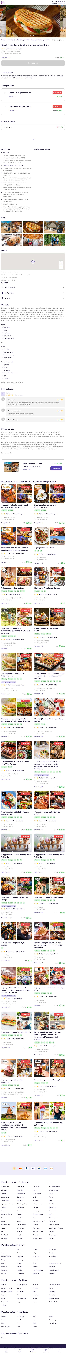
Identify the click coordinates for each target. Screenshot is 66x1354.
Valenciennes (53, 1323)
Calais (3, 1323)
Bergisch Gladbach (7, 1292)
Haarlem (20, 1232)
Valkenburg (52, 1207)
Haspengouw (21, 1260)
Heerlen (19, 1235)
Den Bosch (4, 1235)
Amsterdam (5, 1200)
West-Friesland (54, 1225)
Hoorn (35, 1190)
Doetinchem (21, 1194)
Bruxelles (4, 1267)
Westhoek (52, 1274)
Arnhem (3, 1207)
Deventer (20, 1190)
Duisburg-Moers (22, 1285)
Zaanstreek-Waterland (56, 1228)
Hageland (20, 1256)
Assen (3, 1211)
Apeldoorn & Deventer (8, 1204)
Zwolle (51, 1238)
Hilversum (36, 1187)
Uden (50, 1200)
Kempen (19, 1267)
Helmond (20, 1238)
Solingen (4, 1305)
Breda (3, 1221)
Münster (51, 1288)
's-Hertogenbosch (54, 1187)
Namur (35, 1267)
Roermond (36, 1228)
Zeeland (51, 1232)
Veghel (51, 1214)
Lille (18, 1327)
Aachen (3, 1285)
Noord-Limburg (38, 1214)
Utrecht (51, 1204)
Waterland (52, 1221)
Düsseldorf (20, 1292)
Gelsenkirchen (21, 1298)
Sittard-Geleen (53, 1190)
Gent (18, 1253)
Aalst (3, 1249)
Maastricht (36, 1200)
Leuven (35, 1249)
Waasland (52, 1267)
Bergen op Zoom (6, 1214)
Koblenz (35, 1285)
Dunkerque (20, 1316)
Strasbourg (52, 1320)
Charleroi (4, 1270)
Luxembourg (37, 1256)
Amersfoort (5, 1197)
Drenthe (19, 1200)
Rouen (51, 1316)
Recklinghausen (54, 1298)
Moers (35, 1298)
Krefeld (35, 1288)
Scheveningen (37, 1238)
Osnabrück (52, 1295)
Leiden (35, 1197)
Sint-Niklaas (52, 1256)
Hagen (19, 1302)
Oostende (36, 1274)
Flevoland (20, 1214)
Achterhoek (5, 1187)
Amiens (3, 1316)
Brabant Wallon (6, 1256)
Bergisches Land (6, 1288)
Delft (3, 1232)
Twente (51, 1197)
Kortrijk (19, 1270)
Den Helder (20, 1187)
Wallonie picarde (54, 1270)
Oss (34, 1218)
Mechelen (36, 1260)
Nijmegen (36, 1207)
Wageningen (53, 1218)
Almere (3, 1194)
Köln (34, 1292)
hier (6, 166)
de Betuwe (4, 1228)
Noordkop (36, 1211)
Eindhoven (20, 1207)
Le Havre (20, 1323)
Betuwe (3, 1218)
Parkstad (35, 1225)
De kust (3, 1274)
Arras (3, 1320)
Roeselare (52, 1253)
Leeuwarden (37, 1194)
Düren (19, 1288)
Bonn (3, 1298)
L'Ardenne (20, 1274)
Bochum (3, 1295)
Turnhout (51, 1260)
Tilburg (51, 1194)
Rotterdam (36, 1235)
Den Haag (4, 1238)
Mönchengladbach (54, 1285)
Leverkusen (36, 1295)
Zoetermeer (52, 1235)
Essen (19, 1295)
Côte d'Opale (5, 1327)
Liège (34, 1253)
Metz (34, 1316)
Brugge (3, 1260)
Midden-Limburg (38, 1204)
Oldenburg (52, 1292)
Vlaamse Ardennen (55, 1263)
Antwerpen (4, 1253)
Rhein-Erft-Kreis (54, 1302)
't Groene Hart (21, 1225)
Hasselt (19, 1263)
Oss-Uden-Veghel (38, 1221)
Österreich (4, 1338)
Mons (34, 1263)
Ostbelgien (52, 1249)
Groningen (20, 1228)
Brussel (3, 1263)
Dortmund (4, 1302)
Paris (34, 1323)
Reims (35, 1327)
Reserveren (56, 468)
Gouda (19, 1221)
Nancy (35, 1320)
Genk (18, 1249)
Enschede (20, 1211)
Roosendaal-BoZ (38, 1232)
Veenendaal (52, 1211)
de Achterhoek (5, 1225)
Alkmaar (4, 1190)
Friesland (20, 1218)
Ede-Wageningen (22, 1204)
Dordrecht (20, 1197)
